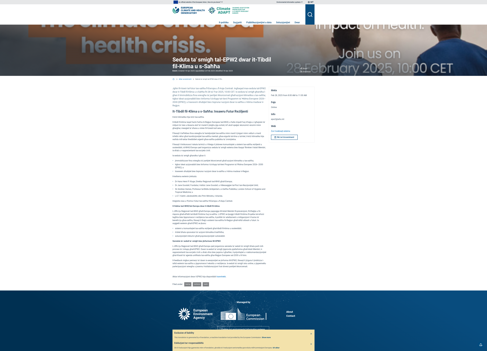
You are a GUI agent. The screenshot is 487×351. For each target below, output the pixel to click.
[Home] (173, 79)
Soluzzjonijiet (283, 22)
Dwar (297, 22)
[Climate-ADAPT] (233, 10)
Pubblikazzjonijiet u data (259, 22)
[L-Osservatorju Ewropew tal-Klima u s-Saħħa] (188, 10)
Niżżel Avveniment (285, 137)
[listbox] (198, 2)
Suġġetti (237, 22)
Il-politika (224, 22)
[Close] (311, 333)
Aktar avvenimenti (185, 79)
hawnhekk (221, 276)
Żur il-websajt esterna (280, 131)
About (289, 311)
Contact (290, 315)
